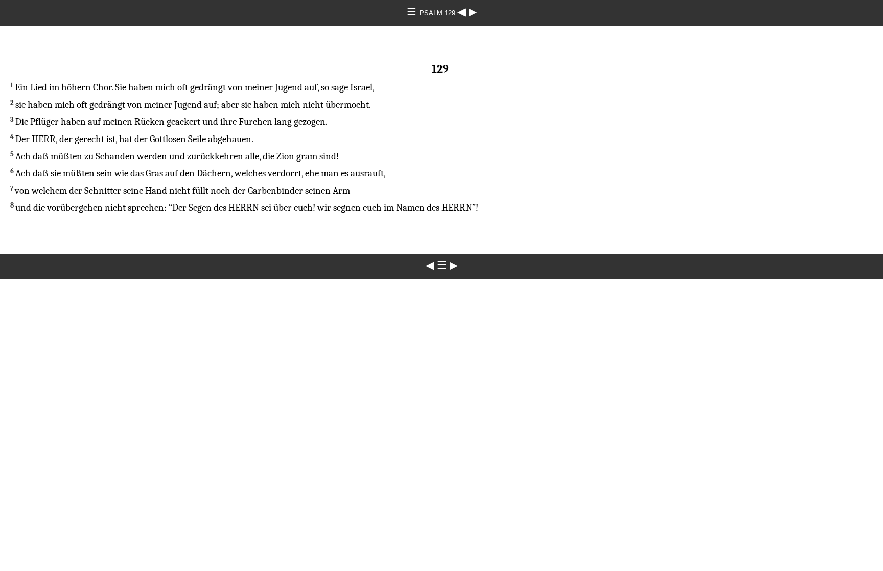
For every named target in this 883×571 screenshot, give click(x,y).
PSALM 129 (438, 13)
